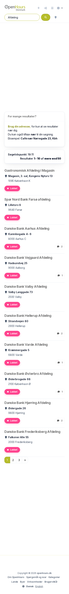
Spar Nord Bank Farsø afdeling (27, 199)
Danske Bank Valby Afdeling (25, 286)
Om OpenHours (16, 577)
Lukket (13, 188)
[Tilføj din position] (55, 17)
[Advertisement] (34, 63)
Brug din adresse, (19, 126)
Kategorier (54, 577)
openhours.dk (44, 573)
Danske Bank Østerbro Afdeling (28, 374)
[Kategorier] (52, 8)
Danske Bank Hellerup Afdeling (27, 316)
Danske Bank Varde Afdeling (26, 344)
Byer (22, 581)
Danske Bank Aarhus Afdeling (26, 228)
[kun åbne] (63, 17)
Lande (14, 581)
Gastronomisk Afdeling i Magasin (29, 170)
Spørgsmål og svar (36, 577)
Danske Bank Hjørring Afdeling (27, 403)
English (39, 586)
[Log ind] (45, 8)
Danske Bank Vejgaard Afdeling (28, 258)
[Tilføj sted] (39, 8)
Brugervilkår (51, 581)
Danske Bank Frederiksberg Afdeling (32, 432)
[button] (60, 8)
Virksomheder (35, 581)
